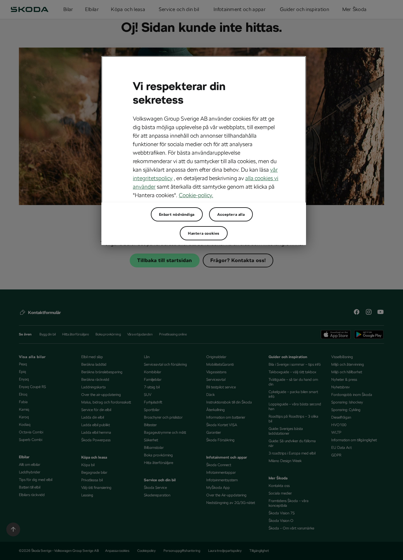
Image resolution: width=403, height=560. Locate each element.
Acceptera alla (231, 214)
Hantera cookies (203, 233)
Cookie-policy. (196, 195)
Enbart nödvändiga (177, 214)
